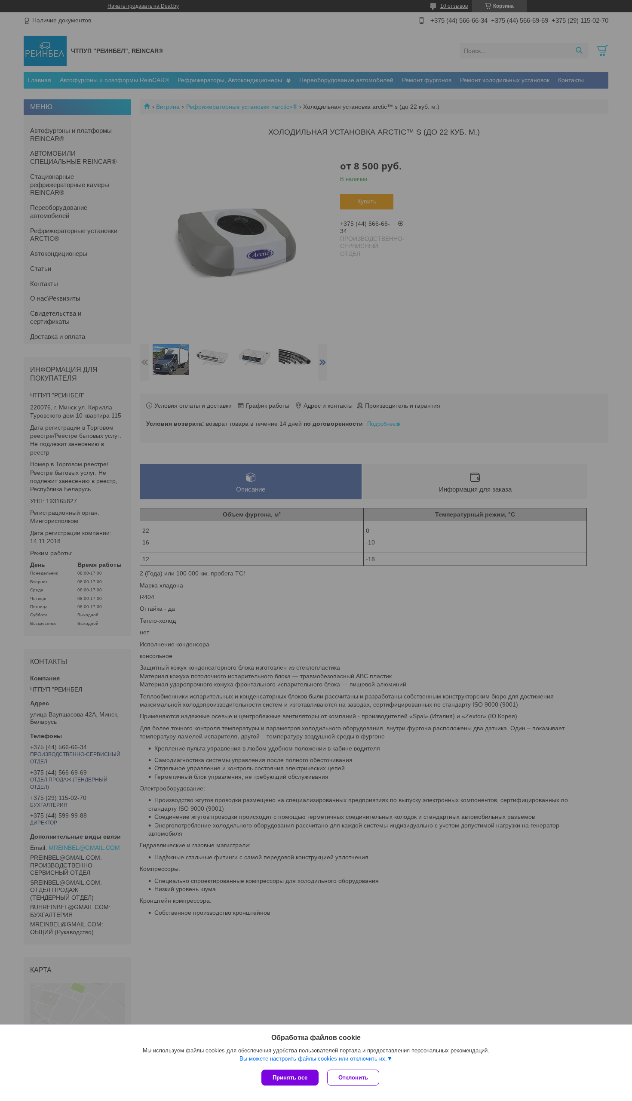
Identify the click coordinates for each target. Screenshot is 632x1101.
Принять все (290, 1077)
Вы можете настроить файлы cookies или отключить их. (313, 1058)
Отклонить (353, 1077)
